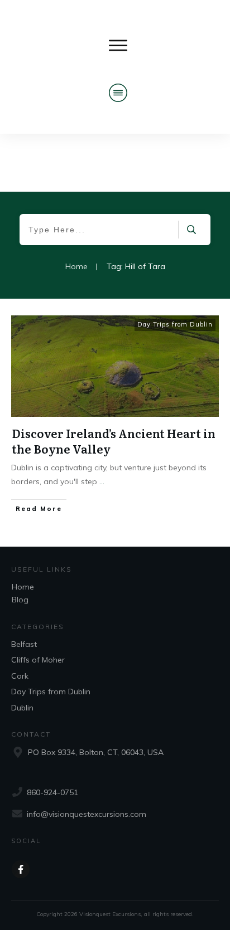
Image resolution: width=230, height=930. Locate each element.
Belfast (24, 644)
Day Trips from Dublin (175, 324)
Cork (19, 676)
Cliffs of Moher (38, 660)
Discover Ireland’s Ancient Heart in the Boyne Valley (113, 441)
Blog (20, 600)
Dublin (22, 708)
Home (23, 587)
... (101, 481)
